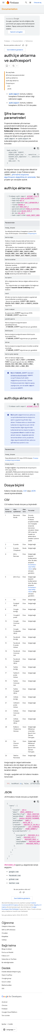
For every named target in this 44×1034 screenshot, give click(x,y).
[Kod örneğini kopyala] (38, 148)
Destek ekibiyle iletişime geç (11, 972)
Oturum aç (37, 2)
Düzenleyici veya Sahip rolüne (32, 567)
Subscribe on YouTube (9, 959)
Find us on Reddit (7, 952)
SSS (3, 988)
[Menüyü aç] (3, 2)
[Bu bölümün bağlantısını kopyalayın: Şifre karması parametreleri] (28, 118)
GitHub (4, 940)
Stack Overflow (7, 975)
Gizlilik (10, 1024)
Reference (29, 41)
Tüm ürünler (6, 1015)
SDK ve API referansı (8, 930)
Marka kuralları (7, 985)
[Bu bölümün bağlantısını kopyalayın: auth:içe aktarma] (33, 188)
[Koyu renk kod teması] (34, 148)
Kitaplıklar (5, 936)
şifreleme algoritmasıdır (19, 375)
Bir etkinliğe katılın (8, 962)
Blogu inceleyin (7, 949)
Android (4, 1002)
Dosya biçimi (32, 233)
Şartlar (4, 1024)
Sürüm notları (6, 982)
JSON (33, 491)
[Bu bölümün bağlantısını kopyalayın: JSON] (14, 792)
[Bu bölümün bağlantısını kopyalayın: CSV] (12, 500)
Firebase (7, 41)
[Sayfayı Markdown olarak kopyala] (13, 66)
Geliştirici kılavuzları (8, 926)
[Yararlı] (23, 45)
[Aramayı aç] (26, 2)
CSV (25, 491)
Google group (6, 978)
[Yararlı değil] (26, 45)
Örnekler (5, 933)
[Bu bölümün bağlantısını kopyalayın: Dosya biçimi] (26, 485)
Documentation (9, 9)
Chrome (4, 1005)
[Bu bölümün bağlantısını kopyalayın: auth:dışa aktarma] (34, 398)
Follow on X (5, 956)
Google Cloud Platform (9, 1012)
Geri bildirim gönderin (15, 50)
